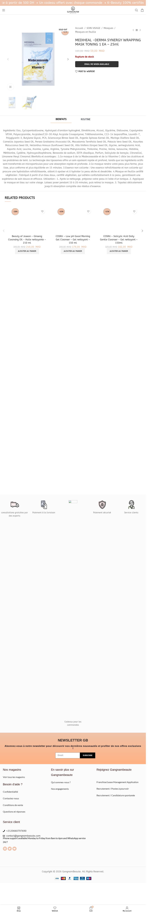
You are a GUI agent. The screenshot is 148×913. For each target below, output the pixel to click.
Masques (108, 28)
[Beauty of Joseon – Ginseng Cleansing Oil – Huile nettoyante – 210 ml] (27, 220)
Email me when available (96, 64)
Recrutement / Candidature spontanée (116, 795)
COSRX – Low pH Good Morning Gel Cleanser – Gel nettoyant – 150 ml (73, 239)
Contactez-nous (11, 798)
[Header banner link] (73, 3)
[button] (8, 59)
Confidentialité (10, 791)
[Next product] (140, 30)
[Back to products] (136, 30)
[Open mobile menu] (4, 10)
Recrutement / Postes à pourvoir (113, 788)
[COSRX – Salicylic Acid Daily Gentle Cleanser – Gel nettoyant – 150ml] (118, 220)
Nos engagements (60, 788)
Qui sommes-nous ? (61, 782)
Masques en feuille (85, 32)
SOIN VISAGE (93, 28)
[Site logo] (73, 10)
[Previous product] (133, 30)
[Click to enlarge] (10, 87)
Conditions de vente (13, 805)
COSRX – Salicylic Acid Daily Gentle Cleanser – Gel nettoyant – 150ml (119, 239)
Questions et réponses (14, 811)
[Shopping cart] (142, 10)
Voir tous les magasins (14, 777)
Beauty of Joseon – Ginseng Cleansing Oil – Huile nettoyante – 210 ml (27, 239)
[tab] (61, 119)
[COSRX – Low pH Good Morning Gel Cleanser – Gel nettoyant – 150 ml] (73, 220)
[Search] (136, 10)
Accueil (79, 28)
